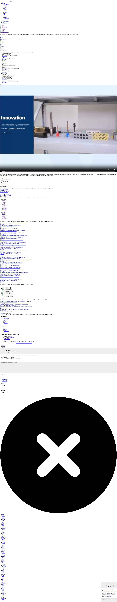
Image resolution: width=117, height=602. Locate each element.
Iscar (4, 11)
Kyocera (5, 9)
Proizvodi (3, 3)
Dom (3, 2)
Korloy (5, 7)
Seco (4, 14)
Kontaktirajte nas (4, 23)
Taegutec (5, 6)
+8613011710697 (4, 380)
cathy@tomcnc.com (7, 339)
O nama (3, 22)
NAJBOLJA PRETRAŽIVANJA (27, 343)
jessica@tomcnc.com (11, 337)
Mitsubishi (5, 5)
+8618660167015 (4, 381)
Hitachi (5, 321)
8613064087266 (10, 336)
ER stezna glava (6, 18)
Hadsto (5, 320)
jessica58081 (4, 395)
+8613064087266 (4, 379)
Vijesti (3, 20)
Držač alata (5, 17)
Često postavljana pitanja (5, 21)
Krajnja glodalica (6, 4)
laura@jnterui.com (6, 338)
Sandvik (5, 13)
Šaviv (5, 19)
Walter (5, 15)
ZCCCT (5, 16)
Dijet (4, 8)
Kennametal (5, 12)
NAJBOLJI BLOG (19, 343)
